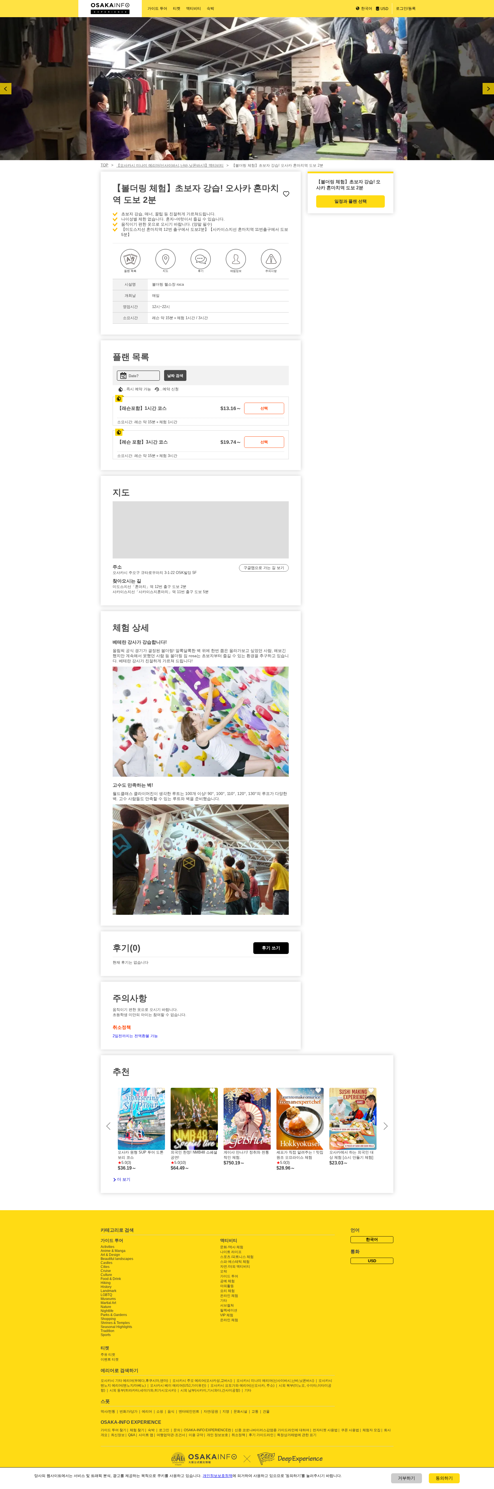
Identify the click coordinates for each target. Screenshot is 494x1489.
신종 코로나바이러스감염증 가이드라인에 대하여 (272, 1430)
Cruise (106, 1271)
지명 (225, 1412)
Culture (106, 1275)
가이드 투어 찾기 (113, 1430)
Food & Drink (111, 1279)
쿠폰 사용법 (350, 1430)
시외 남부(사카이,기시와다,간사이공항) (210, 1390)
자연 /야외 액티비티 (235, 1267)
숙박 (210, 8)
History (106, 1287)
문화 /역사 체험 (231, 1247)
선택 (264, 408)
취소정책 (238, 1435)
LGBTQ (106, 1295)
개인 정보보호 (217, 1435)
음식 (171, 1412)
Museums (108, 1299)
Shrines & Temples (115, 1323)
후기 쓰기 (271, 947)
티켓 (176, 8)
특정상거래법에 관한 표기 (296, 1435)
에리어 (147, 1412)
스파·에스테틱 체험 (235, 1262)
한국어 (366, 8)
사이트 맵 (146, 1435)
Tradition (107, 1331)
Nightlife (107, 1311)
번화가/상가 (128, 1412)
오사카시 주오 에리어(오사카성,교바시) (202, 1381)
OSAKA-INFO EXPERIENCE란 (207, 1430)
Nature (106, 1307)
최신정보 (118, 1435)
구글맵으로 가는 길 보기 (264, 568)
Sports (106, 1335)
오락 (223, 1271)
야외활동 (227, 1286)
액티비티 (193, 8)
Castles (106, 1263)
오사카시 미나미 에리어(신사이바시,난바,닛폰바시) (275, 1381)
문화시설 (240, 1412)
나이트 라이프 (231, 1252)
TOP (104, 165)
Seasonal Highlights (116, 1327)
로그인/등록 (406, 8)
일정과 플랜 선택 (350, 201)
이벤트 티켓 (110, 1359)
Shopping (108, 1319)
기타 (223, 1301)
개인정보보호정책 (217, 1476)
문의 (177, 1430)
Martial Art (108, 1303)
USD (384, 9)
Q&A (131, 1435)
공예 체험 (227, 1281)
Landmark (108, 1291)
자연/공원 (211, 1412)
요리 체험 (227, 1291)
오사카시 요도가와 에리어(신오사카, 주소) (242, 1385)
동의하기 (444, 1478)
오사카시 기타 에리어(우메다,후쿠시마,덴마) (134, 1381)
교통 (255, 1412)
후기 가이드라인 (261, 1435)
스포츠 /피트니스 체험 (237, 1257)
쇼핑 (159, 1412)
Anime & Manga (113, 1251)
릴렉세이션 (228, 1310)
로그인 (164, 1430)
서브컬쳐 (227, 1305)
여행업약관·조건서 (171, 1435)
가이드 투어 (157, 8)
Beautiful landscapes (117, 1259)
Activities (107, 1247)
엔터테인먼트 (189, 1412)
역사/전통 (108, 1412)
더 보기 (123, 1179)
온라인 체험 (229, 1296)
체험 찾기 (137, 1430)
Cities (105, 1267)
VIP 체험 (226, 1315)
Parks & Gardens (114, 1315)
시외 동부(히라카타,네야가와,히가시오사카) (142, 1390)
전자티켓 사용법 (325, 1430)
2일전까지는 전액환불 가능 (135, 1036)
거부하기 (406, 1478)
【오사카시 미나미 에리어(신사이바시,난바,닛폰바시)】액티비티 (170, 165)
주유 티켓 (108, 1355)
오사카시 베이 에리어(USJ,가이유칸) (178, 1385)
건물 (266, 1412)
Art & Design (110, 1255)
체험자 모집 (371, 1430)
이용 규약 (196, 1435)
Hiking (106, 1283)
